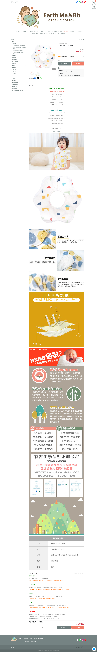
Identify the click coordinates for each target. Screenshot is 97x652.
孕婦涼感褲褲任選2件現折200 (18, 50)
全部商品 (26, 638)
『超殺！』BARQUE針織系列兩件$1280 (19, 53)
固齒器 (14, 73)
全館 (60, 56)
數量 (59, 60)
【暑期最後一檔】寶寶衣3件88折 (19, 45)
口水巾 (14, 75)
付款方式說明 (33, 638)
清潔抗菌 (14, 78)
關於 (20, 638)
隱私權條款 (40, 638)
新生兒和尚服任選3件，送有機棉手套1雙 (19, 48)
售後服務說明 (33, 641)
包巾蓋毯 (14, 71)
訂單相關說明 (26, 641)
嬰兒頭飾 (14, 69)
